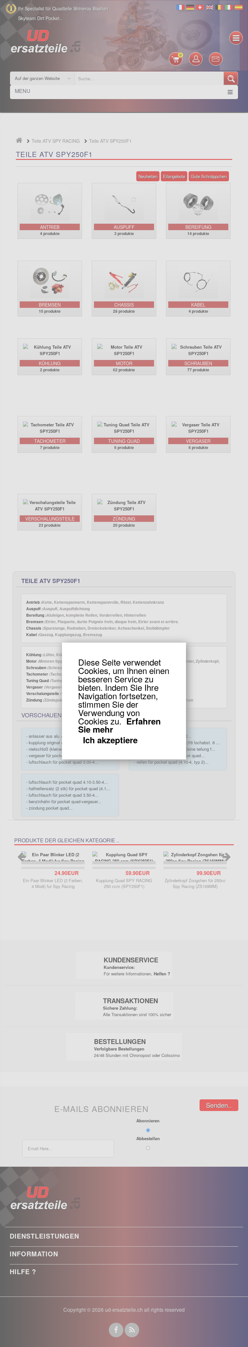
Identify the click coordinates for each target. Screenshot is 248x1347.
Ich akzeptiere (110, 740)
